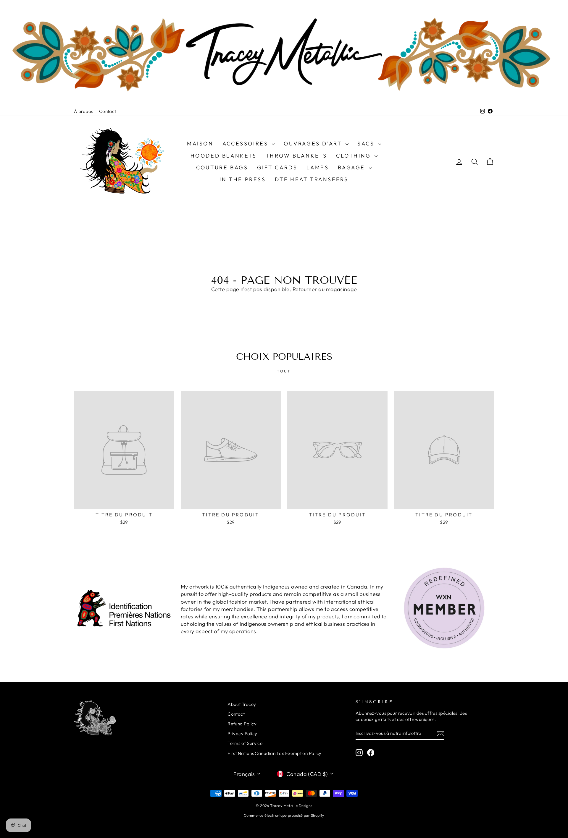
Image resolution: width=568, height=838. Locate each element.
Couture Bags (222, 167)
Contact (107, 111)
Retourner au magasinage (325, 289)
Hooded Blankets (224, 155)
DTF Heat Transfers (311, 179)
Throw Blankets (296, 155)
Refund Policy (241, 724)
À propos (83, 111)
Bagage (352, 167)
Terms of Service (244, 743)
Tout (284, 371)
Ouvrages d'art (314, 143)
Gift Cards (277, 167)
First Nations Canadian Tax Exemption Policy (274, 753)
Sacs (367, 143)
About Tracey (241, 704)
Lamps (317, 167)
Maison (200, 143)
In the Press (243, 179)
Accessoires (246, 143)
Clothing (354, 155)
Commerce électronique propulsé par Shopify (284, 815)
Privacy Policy (242, 733)
